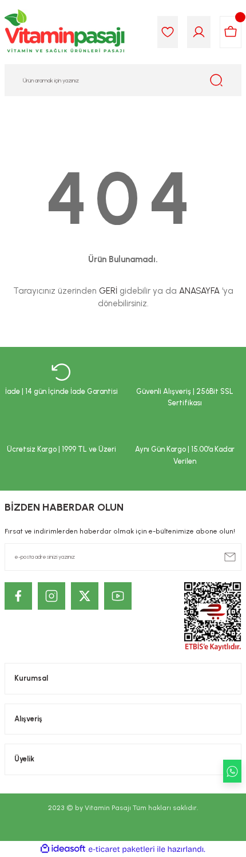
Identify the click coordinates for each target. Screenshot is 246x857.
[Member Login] (199, 32)
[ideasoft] (63, 849)
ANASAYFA (199, 291)
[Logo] (65, 32)
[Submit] (230, 557)
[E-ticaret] (121, 849)
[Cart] (230, 32)
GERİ (108, 291)
